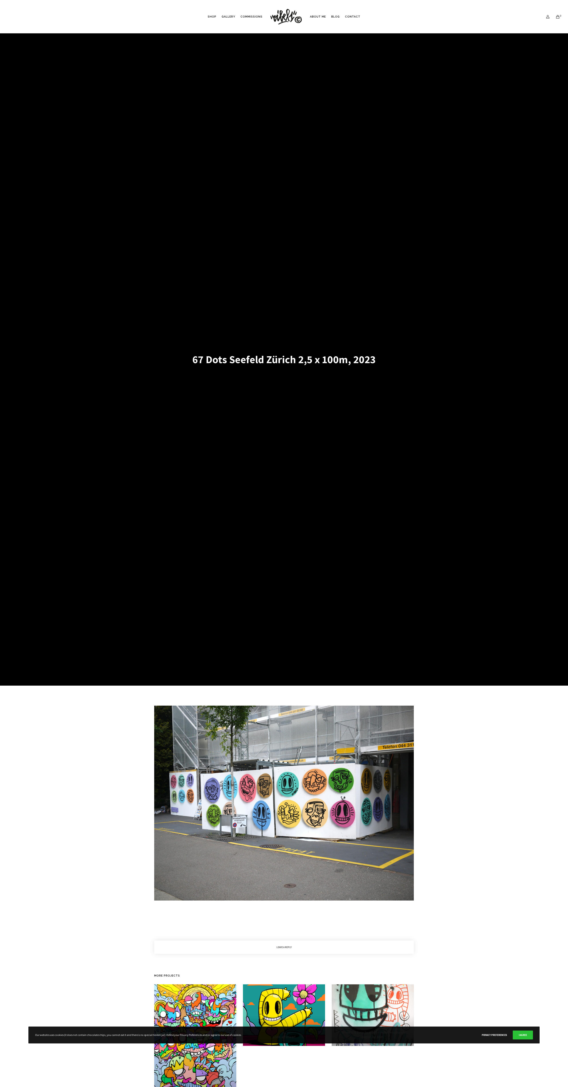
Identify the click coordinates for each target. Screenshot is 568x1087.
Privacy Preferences (494, 1035)
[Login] (545, 16)
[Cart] (555, 16)
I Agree (523, 1035)
